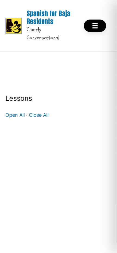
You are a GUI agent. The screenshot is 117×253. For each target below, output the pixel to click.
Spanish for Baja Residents (48, 17)
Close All (38, 115)
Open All (15, 115)
